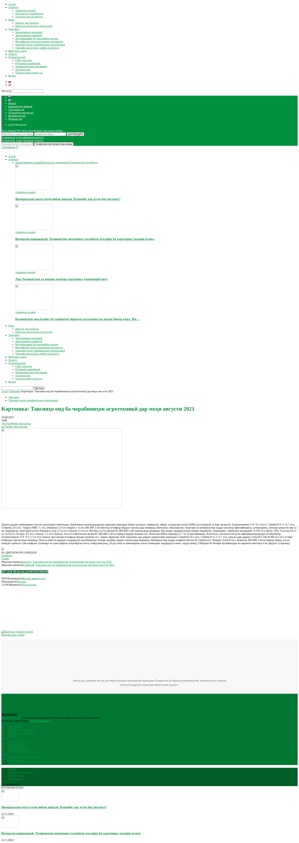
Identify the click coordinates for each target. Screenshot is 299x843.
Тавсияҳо (13, 29)
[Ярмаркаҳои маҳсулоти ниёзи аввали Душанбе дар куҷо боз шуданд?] (34, 189)
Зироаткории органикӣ (28, 32)
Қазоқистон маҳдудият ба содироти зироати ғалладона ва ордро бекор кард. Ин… (77, 319)
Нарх (11, 19)
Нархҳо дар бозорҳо (27, 22)
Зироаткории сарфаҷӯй (28, 35)
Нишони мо (15, 118)
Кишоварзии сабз (18, 741)
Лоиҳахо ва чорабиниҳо (29, 13)
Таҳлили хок (22, 69)
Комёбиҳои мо (16, 115)
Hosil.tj (12, 103)
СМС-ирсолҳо (23, 60)
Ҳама (18, 162)
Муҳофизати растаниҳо (22, 751)
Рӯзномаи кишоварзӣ (27, 63)
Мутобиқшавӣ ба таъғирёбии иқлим (36, 38)
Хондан (21, 581)
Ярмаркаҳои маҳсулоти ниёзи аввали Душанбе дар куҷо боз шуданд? (68, 199)
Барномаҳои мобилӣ (20, 106)
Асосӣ (12, 4)
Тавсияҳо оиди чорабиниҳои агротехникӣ (40, 44)
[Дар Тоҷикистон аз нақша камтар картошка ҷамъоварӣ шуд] (34, 269)
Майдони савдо (17, 50)
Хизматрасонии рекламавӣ (31, 66)
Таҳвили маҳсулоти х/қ (29, 72)
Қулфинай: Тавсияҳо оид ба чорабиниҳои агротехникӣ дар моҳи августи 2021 (68, 564)
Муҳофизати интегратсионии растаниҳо (39, 41)
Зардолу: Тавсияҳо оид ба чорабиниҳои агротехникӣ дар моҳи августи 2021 (67, 561)
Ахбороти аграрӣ (25, 10)
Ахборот (13, 7)
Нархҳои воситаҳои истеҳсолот (33, 26)
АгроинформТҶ (10, 717)
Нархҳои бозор (17, 745)
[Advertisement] (41, 514)
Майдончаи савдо (18, 748)
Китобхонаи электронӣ (21, 732)
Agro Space (14, 726)
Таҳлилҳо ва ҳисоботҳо (29, 16)
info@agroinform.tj (40, 720)
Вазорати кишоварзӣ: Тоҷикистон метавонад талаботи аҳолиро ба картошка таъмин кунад (84, 239)
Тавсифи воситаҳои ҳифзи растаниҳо (37, 47)
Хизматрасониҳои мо (21, 112)
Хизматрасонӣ (16, 57)
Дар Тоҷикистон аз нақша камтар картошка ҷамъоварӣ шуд (61, 279)
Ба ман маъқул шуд (34, 578)
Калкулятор (15, 760)
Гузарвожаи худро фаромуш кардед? (22, 137)
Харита (12, 54)
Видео (12, 75)
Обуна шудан (28, 584)
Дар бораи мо (16, 109)
